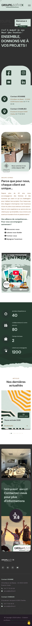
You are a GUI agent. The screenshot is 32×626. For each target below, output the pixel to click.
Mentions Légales (20, 623)
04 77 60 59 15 (20, 114)
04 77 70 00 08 (9, 588)
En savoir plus (8, 426)
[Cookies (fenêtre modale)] (29, 623)
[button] (9, 433)
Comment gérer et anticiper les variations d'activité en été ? (16, 418)
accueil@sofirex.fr (10, 591)
